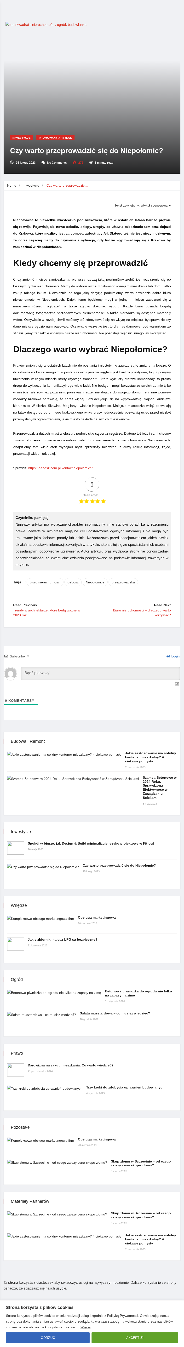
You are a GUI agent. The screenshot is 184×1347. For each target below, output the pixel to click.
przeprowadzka (123, 582)
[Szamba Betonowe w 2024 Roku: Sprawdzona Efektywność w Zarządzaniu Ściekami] (73, 779)
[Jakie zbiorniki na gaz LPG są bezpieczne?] (15, 944)
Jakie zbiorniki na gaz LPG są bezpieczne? (63, 939)
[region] (92, 1323)
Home (11, 185)
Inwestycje (21, 137)
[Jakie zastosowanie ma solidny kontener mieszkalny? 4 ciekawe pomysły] (64, 754)
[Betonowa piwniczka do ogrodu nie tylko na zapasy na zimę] (54, 992)
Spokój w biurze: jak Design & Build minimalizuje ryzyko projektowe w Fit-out (91, 843)
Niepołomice (95, 582)
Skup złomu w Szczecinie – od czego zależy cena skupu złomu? (141, 1163)
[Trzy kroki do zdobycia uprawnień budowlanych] (44, 1088)
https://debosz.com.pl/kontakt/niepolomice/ (60, 468)
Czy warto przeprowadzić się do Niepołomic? (119, 865)
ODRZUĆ (48, 1338)
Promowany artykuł (55, 137)
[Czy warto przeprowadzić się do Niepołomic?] (43, 866)
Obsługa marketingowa (97, 917)
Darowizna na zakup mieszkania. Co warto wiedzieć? (71, 1065)
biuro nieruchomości (45, 582)
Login (175, 656)
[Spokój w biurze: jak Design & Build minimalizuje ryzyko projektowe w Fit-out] (15, 848)
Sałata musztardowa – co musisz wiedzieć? (115, 1013)
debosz (73, 582)
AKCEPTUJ (135, 1338)
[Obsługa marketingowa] (40, 918)
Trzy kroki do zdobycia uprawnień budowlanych (125, 1087)
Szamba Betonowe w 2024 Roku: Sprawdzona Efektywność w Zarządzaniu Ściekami (160, 788)
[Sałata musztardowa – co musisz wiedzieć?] (41, 1014)
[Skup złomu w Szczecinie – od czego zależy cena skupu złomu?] (57, 1162)
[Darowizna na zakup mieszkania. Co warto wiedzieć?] (15, 1069)
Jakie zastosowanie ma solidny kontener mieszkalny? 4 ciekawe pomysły (150, 757)
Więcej (85, 1327)
